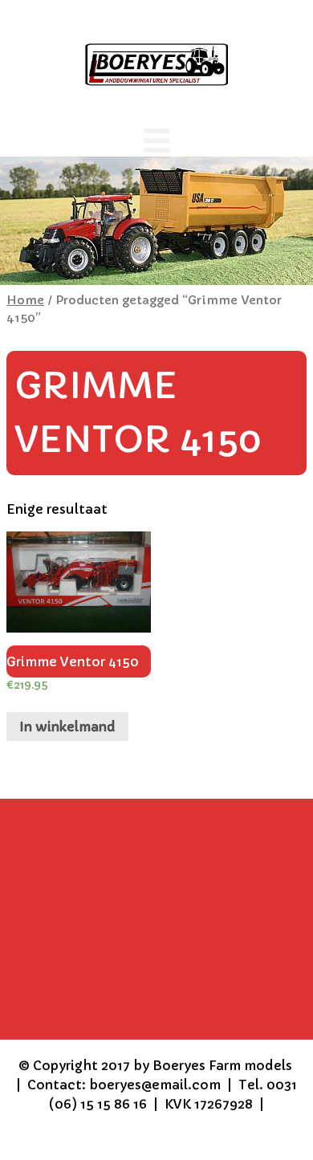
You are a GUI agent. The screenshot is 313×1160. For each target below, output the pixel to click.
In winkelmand (67, 726)
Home (25, 300)
